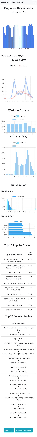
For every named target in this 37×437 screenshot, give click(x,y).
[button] (14, 66)
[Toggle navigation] (34, 2)
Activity (9, 430)
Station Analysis (24, 430)
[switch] (17, 116)
